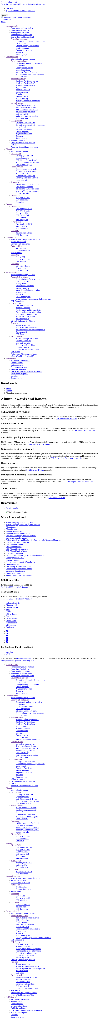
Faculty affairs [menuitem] (21, 283)
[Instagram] (7, 634)
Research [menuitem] (19, 52)
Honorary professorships (25, 984)
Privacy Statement (7, 660)
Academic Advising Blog (25, 724)
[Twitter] (7, 640)
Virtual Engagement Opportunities (19, 575)
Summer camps (17, 1001)
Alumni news (11, 527)
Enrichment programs (19, 1006)
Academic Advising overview (27, 720)
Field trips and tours (18, 1008)
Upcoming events (22, 797)
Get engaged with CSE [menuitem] (24, 156)
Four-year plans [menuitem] (22, 96)
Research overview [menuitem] (23, 325)
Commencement (22, 731)
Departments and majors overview (29, 702)
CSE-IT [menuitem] (14, 145)
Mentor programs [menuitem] (22, 48)
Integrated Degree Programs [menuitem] (26, 72)
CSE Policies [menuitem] (16, 303)
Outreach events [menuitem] (17, 365)
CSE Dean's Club (22, 854)
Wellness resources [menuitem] (18, 140)
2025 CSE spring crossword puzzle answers (23, 525)
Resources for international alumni (19, 569)
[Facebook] (7, 638)
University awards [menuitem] (23, 343)
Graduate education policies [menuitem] (26, 314)
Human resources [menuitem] (22, 288)
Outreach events (17, 1004)
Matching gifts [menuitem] (21, 226)
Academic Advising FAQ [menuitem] (25, 83)
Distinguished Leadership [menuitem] (25, 176)
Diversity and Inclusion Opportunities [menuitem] (30, 41)
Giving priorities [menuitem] (22, 213)
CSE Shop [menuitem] (20, 334)
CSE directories (22, 874)
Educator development (19, 1012)
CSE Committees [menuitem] (17, 301)
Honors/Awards (17, 805)
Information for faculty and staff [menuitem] (23, 275)
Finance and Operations (25, 924)
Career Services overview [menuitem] (25, 105)
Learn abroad (21, 682)
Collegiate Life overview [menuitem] (25, 123)
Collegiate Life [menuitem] (16, 121)
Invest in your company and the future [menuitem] (25, 239)
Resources (15, 821)
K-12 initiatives (21, 887)
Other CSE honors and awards (27, 988)
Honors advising (22, 737)
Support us (15, 894)
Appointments (21, 726)
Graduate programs (23, 709)
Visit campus (11, 625)
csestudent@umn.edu (24, 599)
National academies (23, 979)
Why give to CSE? (23, 836)
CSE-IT (14, 783)
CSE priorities (21, 900)
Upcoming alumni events (15, 571)
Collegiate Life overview (25, 761)
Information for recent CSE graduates (20, 562)
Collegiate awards (22, 986)
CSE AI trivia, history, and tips (17, 542)
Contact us (20, 841)
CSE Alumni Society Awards (17, 549)
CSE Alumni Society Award (66, 419)
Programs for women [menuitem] (24, 50)
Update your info (22, 832)
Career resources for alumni (16, 538)
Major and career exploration (27, 755)
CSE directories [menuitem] (22, 235)
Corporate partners (13, 876)
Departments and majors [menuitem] (20, 61)
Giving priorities (22, 852)
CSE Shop (20, 973)
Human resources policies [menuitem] (25, 316)
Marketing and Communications (28, 929)
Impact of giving (22, 858)
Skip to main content (9, 2)
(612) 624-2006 (7, 587)
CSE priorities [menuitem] (21, 261)
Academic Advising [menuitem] (18, 79)
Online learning (22, 715)
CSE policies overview (24, 944)
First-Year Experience (24, 768)
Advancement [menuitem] (21, 268)
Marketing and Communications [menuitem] (28, 290)
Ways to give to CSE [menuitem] (24, 224)
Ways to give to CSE (24, 863)
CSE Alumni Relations (14, 544)
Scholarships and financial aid (22, 676)
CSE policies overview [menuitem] (24, 305)
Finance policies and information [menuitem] (28, 312)
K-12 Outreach (11, 997)
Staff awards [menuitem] (15, 352)
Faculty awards (12, 508)
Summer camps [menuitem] (17, 363)
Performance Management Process (24, 993)
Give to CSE (6, 19)
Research (9, 616)
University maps (12, 607)
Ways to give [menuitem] (16, 222)
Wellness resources (18, 779)
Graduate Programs (23, 935)
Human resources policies (25, 955)
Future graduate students (20, 671)
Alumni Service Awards (15, 531)
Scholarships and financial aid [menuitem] (22, 37)
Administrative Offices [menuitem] (19, 277)
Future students (12, 665)
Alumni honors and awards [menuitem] (26, 169)
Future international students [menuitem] (21, 35)
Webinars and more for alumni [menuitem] (27, 184)
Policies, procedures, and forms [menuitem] (28, 101)
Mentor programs (22, 687)
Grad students (11, 621)
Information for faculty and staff (23, 913)
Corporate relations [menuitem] (23, 266)
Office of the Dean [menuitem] (23, 281)
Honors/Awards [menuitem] (17, 167)
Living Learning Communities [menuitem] (27, 46)
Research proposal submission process (30, 968)
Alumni (9, 391)
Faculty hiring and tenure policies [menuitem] (28, 310)
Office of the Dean (23, 920)
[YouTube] (7, 636)
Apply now (10, 627)
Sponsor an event (17, 1017)
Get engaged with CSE (15, 558)
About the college (13, 605)
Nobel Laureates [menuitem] (22, 180)
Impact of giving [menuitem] (22, 220)
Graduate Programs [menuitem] (23, 297)
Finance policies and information (28, 951)
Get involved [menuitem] (16, 154)
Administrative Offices (19, 916)
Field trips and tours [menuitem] (18, 369)
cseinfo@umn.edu (23, 587)
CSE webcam (11, 614)
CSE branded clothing (24, 825)
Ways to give (16, 861)
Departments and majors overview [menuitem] (29, 63)
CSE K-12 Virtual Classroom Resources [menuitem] (26, 371)
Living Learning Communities (27, 684)
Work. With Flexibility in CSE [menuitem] (22, 356)
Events (8, 612)
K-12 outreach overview (20, 999)
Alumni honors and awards (26, 808)
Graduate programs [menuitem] (23, 70)
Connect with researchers (20, 883)
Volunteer (14, 1015)
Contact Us (15, 869)
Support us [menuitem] (15, 255)
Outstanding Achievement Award (18, 566)
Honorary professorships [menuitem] (25, 345)
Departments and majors (20, 700)
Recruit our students (18, 880)
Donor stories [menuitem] (21, 217)
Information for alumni (19, 790)
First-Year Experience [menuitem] (24, 129)
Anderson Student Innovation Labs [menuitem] (24, 147)
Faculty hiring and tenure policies (28, 949)
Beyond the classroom (19, 678)
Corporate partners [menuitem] (13, 237)
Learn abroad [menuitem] (21, 43)
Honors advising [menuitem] (22, 98)
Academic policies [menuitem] (23, 308)
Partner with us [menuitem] (16, 246)
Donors (9, 843)
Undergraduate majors (24, 706)
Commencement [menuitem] (22, 92)
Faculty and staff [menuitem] (12, 272)
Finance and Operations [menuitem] (25, 286)
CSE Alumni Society (14, 547)
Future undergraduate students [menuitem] (22, 28)
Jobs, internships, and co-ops (27, 748)
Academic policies (23, 946)
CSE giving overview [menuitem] (24, 209)
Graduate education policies (26, 953)
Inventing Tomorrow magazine (27, 830)
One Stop (9, 8)
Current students (12, 695)
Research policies (22, 957)
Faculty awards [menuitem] (16, 336)
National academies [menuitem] (23, 341)
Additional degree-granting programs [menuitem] (30, 74)
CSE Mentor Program (14, 553)
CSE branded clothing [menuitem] (24, 187)
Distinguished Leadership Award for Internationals (25, 555)
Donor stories (21, 856)
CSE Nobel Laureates (57, 498)
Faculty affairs (21, 922)
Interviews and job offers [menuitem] (25, 112)
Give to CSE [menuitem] (16, 195)
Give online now (22, 839)
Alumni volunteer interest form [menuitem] (27, 162)
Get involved (16, 792)
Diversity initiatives (23, 889)
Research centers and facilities (27, 966)
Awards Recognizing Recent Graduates (21, 536)
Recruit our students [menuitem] (18, 242)
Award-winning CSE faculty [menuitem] (27, 338)
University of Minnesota (24, 658)
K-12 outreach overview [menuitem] (20, 360)
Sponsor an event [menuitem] (17, 378)
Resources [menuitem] (15, 182)
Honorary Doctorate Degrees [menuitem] (27, 178)
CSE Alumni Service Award (84, 430)
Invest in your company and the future (25, 878)
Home (8, 388)
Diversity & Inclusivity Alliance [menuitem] (23, 143)
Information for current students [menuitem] (23, 59)
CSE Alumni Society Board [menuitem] (26, 160)
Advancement (21, 907)
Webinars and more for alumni (27, 823)
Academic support (23, 728)
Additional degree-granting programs (30, 713)
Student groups (21, 693)
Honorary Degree (12, 560)
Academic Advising (18, 717)
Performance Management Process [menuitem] (24, 354)
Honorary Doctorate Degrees (27, 816)
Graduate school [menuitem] (22, 118)
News (8, 610)
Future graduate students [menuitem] (20, 32)
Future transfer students (20, 669)
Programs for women (24, 689)
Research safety (22, 971)
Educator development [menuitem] (19, 374)
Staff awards (15, 990)
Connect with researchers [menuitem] (20, 244)
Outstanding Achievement (26, 810)
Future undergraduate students (22, 667)
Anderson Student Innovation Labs (24, 786)
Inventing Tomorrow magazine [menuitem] (27, 191)
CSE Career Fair (22, 753)
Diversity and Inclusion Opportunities (30, 680)
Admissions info (12, 623)
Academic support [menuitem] (23, 90)
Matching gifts (21, 865)
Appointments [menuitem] (21, 87)
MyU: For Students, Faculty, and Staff (20, 11)
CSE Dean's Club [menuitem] (22, 215)
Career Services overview (25, 744)
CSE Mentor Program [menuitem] (24, 165)
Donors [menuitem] (9, 204)
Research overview (23, 964)
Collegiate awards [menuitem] (22, 347)
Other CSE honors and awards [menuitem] (27, 349)
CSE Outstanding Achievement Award (66, 458)
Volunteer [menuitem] (14, 376)
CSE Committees (17, 940)
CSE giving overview (24, 847)
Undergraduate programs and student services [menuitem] (33, 299)
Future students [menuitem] (12, 26)
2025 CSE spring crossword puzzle (19, 522)
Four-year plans (22, 735)
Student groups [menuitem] (21, 54)
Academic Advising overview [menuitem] (27, 81)
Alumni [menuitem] (9, 149)
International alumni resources (27, 827)
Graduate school (22, 757)
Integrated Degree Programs (26, 711)
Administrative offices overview (28, 918)
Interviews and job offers (25, 750)
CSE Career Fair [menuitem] (22, 114)
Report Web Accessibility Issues (23, 660)
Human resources (22, 927)
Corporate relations (23, 905)
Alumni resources (12, 529)
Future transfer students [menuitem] (20, 30)
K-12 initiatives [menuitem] (21, 248)
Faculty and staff (12, 911)
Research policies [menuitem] (22, 319)
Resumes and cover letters (26, 746)
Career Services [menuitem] (17, 103)
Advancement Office (24, 872)
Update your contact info (15, 573)
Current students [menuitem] (12, 57)
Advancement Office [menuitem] (24, 233)
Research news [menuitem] (16, 253)
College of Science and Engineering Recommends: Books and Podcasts (33, 540)
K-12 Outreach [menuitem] (11, 358)
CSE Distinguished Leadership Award (78, 481)
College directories (13, 603)
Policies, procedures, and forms (28, 739)
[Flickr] (7, 642)
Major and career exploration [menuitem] (27, 116)
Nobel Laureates (12, 564)
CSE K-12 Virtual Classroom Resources (26, 1010)
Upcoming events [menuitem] (22, 158)
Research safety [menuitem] (22, 332)
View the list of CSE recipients (40, 444)
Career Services (17, 742)
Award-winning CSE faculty (27, 977)
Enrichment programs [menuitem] (19, 367)
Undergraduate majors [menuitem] (24, 68)
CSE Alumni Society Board (16, 551)
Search (4, 15)
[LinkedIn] (7, 631)
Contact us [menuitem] (20, 202)
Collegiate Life (16, 759)
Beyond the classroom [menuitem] (19, 39)
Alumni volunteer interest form (18, 533)
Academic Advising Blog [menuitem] (25, 85)
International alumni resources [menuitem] (27, 189)
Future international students (21, 673)
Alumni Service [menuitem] (22, 173)
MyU (8, 654)
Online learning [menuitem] (22, 76)
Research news (16, 891)
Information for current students (23, 698)
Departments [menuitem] (20, 65)
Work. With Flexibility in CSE (22, 995)
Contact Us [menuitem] (15, 231)
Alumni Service (22, 812)
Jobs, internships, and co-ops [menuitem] (27, 109)
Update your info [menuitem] (22, 193)
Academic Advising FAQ (25, 722)
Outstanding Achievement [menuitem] (26, 171)
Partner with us (16, 885)
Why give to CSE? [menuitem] (23, 198)
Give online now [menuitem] (22, 200)
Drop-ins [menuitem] (19, 94)
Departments (20, 704)
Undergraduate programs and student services (33, 938)
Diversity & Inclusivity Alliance (23, 781)
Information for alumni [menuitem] (19, 151)
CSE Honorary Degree (35, 470)
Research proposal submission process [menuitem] (30, 330)
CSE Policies (16, 942)
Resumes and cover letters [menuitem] (26, 107)
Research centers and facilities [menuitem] (27, 327)
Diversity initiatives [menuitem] (23, 250)
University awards (23, 982)
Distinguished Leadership (25, 814)
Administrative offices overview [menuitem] (28, 279)
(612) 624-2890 (7, 599)
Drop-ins (19, 733)
